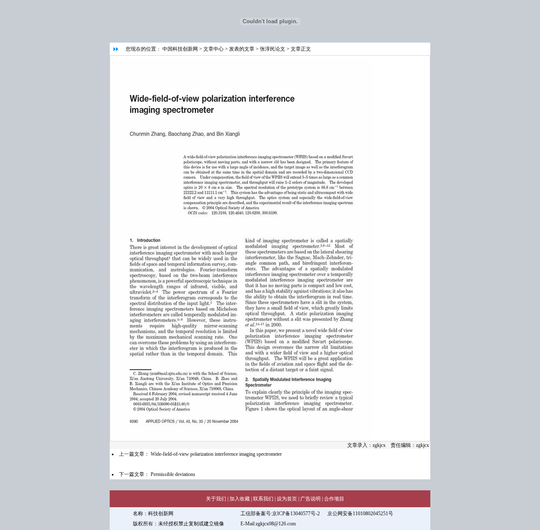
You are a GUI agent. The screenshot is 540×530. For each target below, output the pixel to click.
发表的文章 (241, 49)
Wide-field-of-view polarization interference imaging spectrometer (216, 454)
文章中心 (213, 49)
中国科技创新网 (180, 49)
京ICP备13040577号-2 (296, 513)
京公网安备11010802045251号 (360, 513)
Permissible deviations (174, 474)
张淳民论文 (272, 49)
